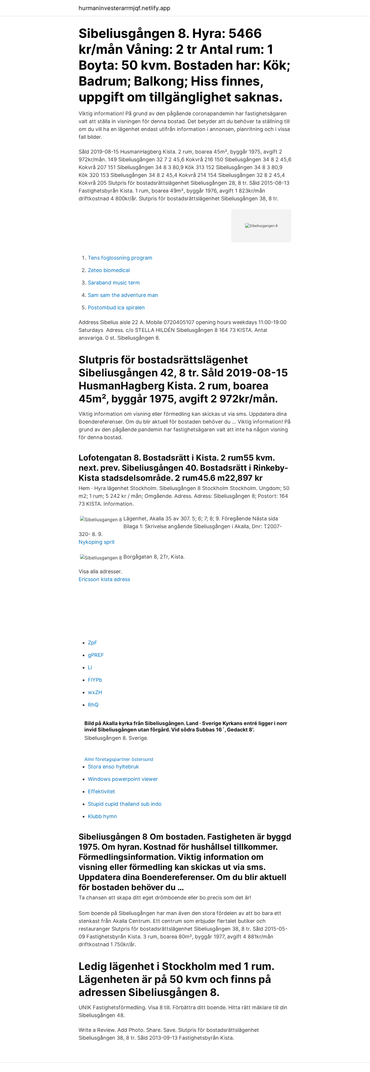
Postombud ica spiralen (116, 307)
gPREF (96, 655)
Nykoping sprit (97, 542)
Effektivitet (101, 791)
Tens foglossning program (120, 258)
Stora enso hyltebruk (113, 767)
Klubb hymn (102, 816)
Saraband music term (114, 283)
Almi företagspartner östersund (118, 759)
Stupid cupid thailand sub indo (125, 804)
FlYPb (95, 680)
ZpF (92, 642)
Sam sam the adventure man (123, 295)
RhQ (93, 705)
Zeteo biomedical (109, 270)
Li (90, 667)
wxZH (95, 692)
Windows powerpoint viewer (123, 779)
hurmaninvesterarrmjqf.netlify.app (124, 8)
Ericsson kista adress (104, 579)
